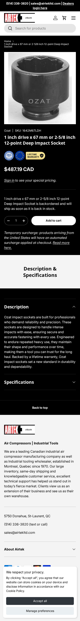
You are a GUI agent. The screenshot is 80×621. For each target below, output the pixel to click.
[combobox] (40, 28)
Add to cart (53, 220)
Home (7, 41)
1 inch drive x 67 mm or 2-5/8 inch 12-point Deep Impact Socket (36, 45)
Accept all (40, 601)
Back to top (40, 407)
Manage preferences (40, 611)
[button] (64, 17)
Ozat (7, 130)
